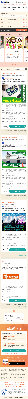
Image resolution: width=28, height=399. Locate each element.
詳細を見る (17, 126)
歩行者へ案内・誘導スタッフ (9, 73)
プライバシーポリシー (9, 384)
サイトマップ (21, 382)
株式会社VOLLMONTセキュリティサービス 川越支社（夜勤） (13, 75)
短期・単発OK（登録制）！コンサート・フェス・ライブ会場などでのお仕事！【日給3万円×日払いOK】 (13, 210)
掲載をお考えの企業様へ (18, 386)
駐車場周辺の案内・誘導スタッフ (10, 137)
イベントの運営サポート (8, 202)
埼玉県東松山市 (24, 4)
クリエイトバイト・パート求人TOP (6, 4)
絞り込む (23, 15)
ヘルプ (16, 384)
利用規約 (6, 382)
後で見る (5, 126)
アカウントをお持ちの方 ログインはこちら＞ (14, 353)
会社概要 (22, 384)
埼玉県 (14, 4)
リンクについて (13, 382)
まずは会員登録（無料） (14, 350)
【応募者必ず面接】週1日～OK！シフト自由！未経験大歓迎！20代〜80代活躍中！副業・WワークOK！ (14, 146)
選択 (24, 19)
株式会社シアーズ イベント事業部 (8, 204)
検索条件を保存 (21, 30)
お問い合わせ (8, 386)
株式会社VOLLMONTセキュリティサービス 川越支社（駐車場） (13, 140)
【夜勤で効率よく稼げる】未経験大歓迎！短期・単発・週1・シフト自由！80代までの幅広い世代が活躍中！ (13, 81)
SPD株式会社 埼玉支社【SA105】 (8, 263)
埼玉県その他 (18, 4)
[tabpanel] (14, 49)
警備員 (4, 261)
